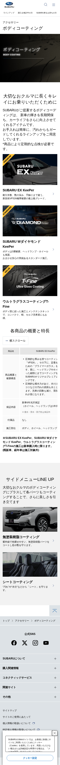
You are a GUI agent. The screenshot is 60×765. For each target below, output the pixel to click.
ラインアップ (8, 13)
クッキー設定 (30, 758)
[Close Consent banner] (54, 733)
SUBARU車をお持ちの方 (46, 13)
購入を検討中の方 (25, 13)
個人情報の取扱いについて (17, 723)
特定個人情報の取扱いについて (19, 729)
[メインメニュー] (53, 4)
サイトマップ (10, 710)
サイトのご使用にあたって (17, 716)
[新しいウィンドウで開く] (14, 644)
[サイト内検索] (45, 4)
